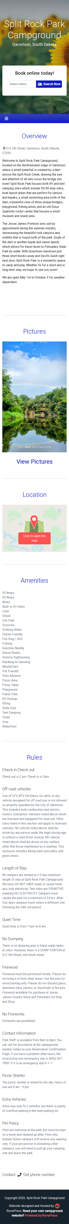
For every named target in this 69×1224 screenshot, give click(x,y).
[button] (7, 396)
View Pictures (34, 461)
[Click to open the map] (34, 528)
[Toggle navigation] (6, 119)
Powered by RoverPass (41, 1215)
